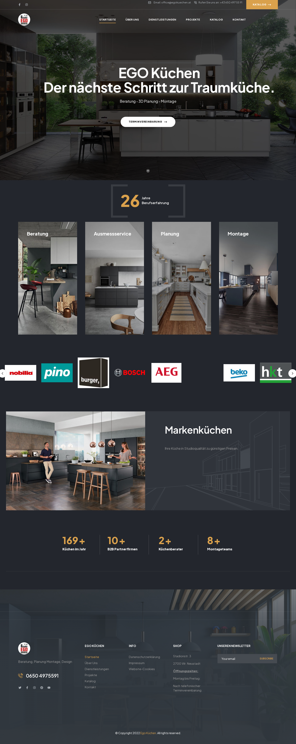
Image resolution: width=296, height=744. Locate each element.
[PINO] (20, 372)
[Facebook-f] (19, 4)
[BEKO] (202, 372)
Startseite (92, 657)
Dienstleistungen (97, 669)
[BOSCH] (93, 373)
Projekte (91, 675)
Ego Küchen (148, 733)
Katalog (90, 681)
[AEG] (130, 373)
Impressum (137, 663)
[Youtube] (49, 687)
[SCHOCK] (275, 372)
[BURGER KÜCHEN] (57, 373)
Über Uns (91, 663)
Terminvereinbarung (146, 121)
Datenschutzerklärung (144, 657)
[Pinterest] (42, 687)
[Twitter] (20, 687)
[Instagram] (26, 4)
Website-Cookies (142, 669)
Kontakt (90, 687)
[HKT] (239, 373)
